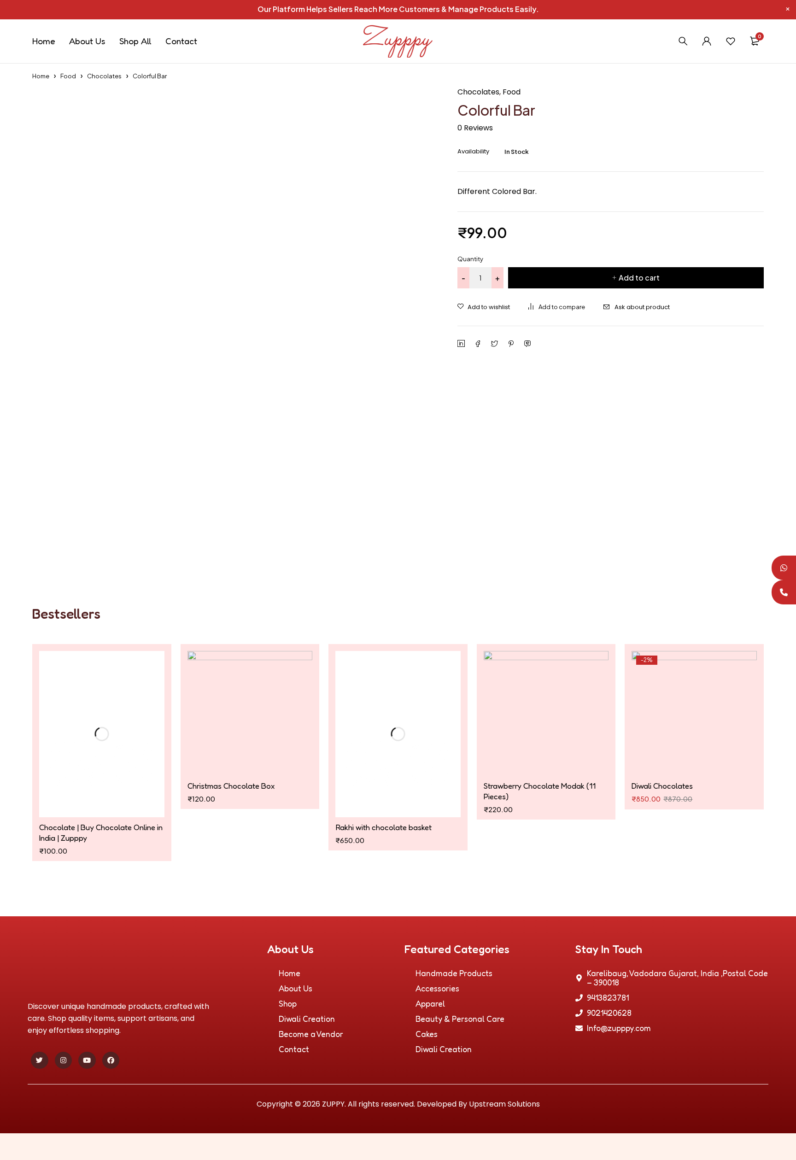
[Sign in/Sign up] (706, 41)
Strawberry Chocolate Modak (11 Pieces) (540, 791)
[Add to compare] (556, 306)
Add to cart (639, 277)
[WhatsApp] (784, 568)
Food (68, 76)
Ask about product (642, 307)
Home (40, 76)
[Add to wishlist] (483, 307)
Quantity (470, 259)
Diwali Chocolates (662, 786)
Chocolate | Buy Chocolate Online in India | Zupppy (101, 791)
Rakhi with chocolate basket (383, 786)
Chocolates (104, 76)
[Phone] (784, 592)
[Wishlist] (730, 41)
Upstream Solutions (504, 1062)
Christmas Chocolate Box (231, 786)
